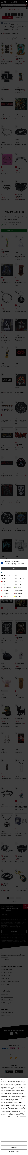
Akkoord (14, 1143)
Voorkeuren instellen (14, 1151)
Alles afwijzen (14, 1147)
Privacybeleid (23, 1116)
